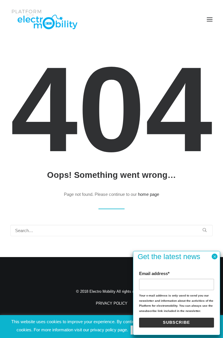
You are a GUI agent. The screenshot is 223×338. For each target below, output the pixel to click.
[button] (209, 19)
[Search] (111, 230)
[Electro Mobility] (44, 19)
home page (148, 194)
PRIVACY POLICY (111, 303)
